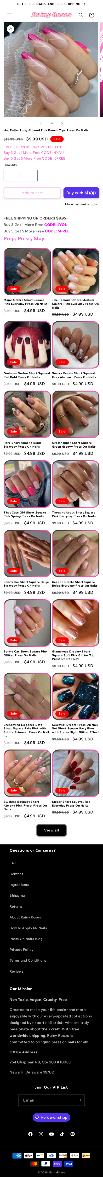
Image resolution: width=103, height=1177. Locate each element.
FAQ (13, 863)
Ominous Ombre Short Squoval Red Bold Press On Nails (27, 375)
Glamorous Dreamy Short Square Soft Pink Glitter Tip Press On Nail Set (73, 655)
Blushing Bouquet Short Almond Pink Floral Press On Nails (25, 805)
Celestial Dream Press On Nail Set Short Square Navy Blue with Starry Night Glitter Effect (75, 728)
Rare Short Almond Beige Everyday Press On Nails (23, 445)
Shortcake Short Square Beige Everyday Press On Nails (26, 584)
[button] (9, 15)
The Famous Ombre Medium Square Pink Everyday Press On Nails (75, 303)
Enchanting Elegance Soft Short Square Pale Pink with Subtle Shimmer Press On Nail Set (26, 730)
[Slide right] (62, 123)
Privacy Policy (21, 949)
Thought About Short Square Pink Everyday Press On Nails (74, 514)
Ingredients (19, 885)
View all (51, 830)
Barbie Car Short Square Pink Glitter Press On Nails (26, 653)
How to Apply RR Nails (28, 928)
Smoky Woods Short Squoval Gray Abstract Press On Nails (74, 375)
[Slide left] (41, 123)
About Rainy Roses (25, 917)
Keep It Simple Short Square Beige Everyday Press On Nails (74, 584)
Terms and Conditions (28, 960)
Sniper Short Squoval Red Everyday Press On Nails (71, 804)
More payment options (81, 204)
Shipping (17, 895)
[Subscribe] (79, 1100)
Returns (16, 906)
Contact (16, 874)
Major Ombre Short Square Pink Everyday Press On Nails (25, 302)
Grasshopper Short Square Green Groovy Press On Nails (74, 445)
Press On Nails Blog (26, 939)
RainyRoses (57, 1172)
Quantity (10, 165)
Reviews (16, 971)
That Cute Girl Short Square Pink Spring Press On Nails (25, 514)
